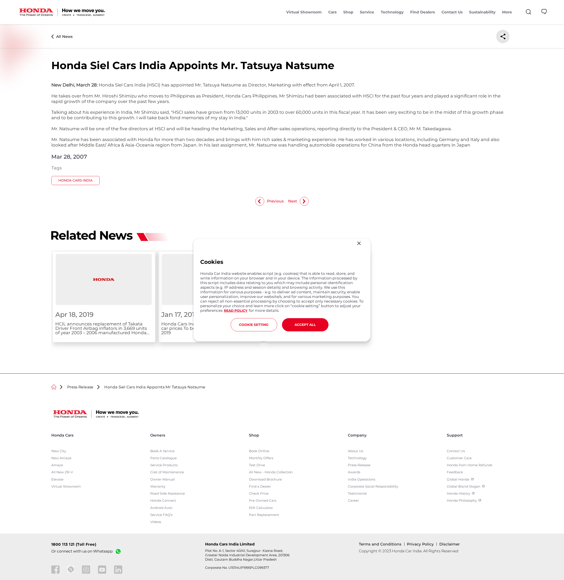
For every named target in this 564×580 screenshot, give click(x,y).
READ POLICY (235, 311)
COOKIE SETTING (254, 325)
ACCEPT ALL (305, 325)
